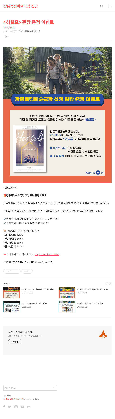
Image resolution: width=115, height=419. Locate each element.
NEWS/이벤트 (8, 27)
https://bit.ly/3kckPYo (47, 254)
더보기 (109, 283)
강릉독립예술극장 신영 (20, 6)
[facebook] (4, 407)
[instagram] (16, 407)
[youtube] (22, 407)
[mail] (28, 407)
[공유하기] (14, 271)
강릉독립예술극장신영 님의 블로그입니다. (25, 335)
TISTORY (7, 395)
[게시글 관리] (17, 271)
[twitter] (9, 407)
